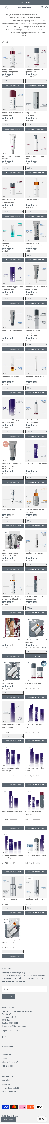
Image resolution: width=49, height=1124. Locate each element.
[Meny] (2, 7)
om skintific (6, 1050)
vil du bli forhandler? (10, 1062)
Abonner (8, 997)
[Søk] (7, 7)
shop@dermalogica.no (17, 1026)
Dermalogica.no (12, 1116)
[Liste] (45, 42)
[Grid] (42, 42)
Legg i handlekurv (13, 85)
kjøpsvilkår (6, 1080)
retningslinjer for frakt (10, 1088)
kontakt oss (6, 1054)
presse (4, 1058)
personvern (6, 1084)
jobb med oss (7, 1066)
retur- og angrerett (9, 1092)
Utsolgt (36, 656)
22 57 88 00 (13, 1023)
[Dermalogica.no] (24, 7)
